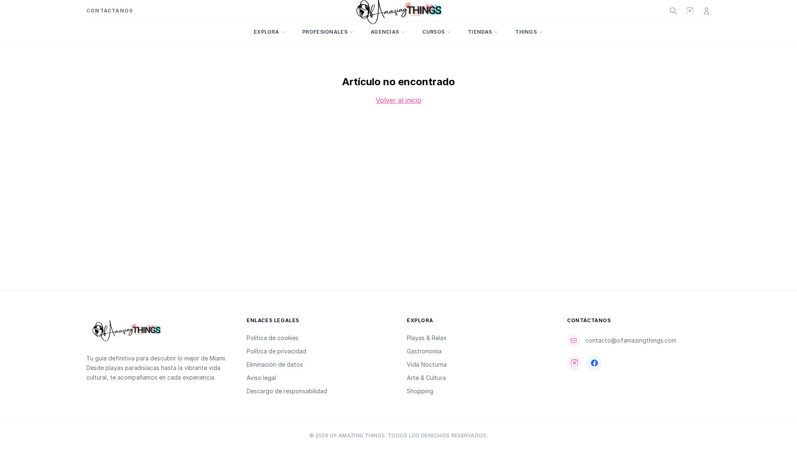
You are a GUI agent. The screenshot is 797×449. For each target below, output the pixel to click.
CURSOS (433, 32)
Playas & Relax (427, 337)
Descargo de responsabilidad (287, 391)
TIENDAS (480, 32)
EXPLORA (266, 32)
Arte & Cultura (426, 377)
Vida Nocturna (427, 364)
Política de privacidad (276, 351)
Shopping (420, 391)
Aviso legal (261, 377)
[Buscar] (673, 11)
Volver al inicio (398, 100)
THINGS (526, 32)
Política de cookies (272, 337)
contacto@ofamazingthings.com (630, 340)
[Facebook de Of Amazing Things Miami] (594, 362)
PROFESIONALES (324, 32)
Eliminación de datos (275, 364)
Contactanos (109, 10)
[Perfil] (706, 11)
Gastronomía (424, 351)
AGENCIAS (385, 32)
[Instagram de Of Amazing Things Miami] (690, 11)
